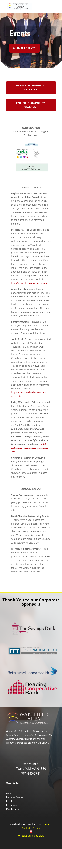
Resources (11, 805)
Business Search (14, 797)
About (9, 793)
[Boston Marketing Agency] (31, 831)
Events (9, 801)
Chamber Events (24, 48)
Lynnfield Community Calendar (31, 105)
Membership (12, 809)
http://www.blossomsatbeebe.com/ (29, 282)
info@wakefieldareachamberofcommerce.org (29, 448)
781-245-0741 (31, 773)
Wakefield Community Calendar (31, 87)
